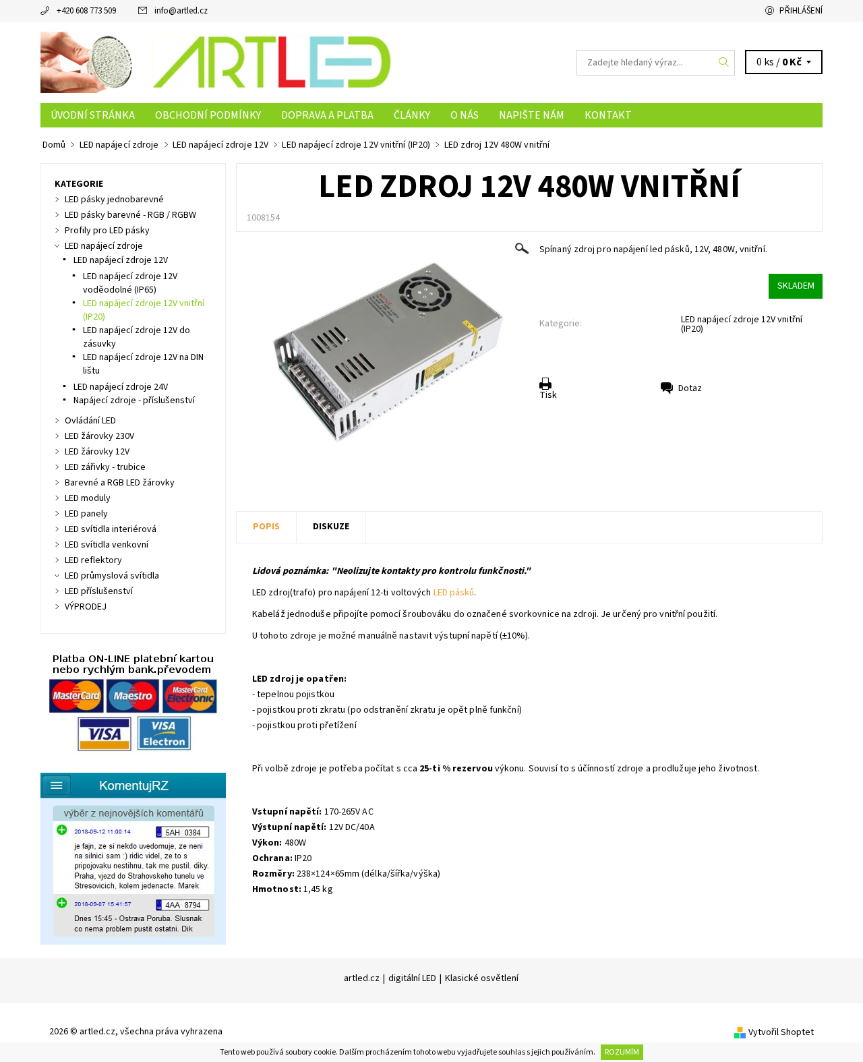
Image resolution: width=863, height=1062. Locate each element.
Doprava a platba (327, 115)
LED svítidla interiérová (110, 529)
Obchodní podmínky (208, 115)
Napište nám (531, 115)
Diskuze (331, 526)
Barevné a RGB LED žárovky (120, 483)
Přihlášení (801, 11)
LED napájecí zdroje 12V (120, 260)
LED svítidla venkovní (106, 545)
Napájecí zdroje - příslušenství (134, 400)
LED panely (86, 514)
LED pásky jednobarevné (114, 199)
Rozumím (622, 1052)
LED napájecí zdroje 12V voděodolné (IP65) (130, 283)
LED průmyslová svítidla (112, 576)
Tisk (548, 395)
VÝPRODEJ (86, 607)
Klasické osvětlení (481, 978)
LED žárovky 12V (97, 452)
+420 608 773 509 (86, 11)
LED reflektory (93, 560)
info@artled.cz (181, 11)
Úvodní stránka (93, 115)
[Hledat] (724, 63)
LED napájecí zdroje (104, 246)
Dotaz (690, 388)
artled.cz (362, 978)
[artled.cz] (215, 62)
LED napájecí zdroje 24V (120, 387)
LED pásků (454, 592)
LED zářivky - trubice (105, 467)
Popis (266, 526)
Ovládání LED (90, 420)
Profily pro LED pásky (107, 230)
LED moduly (88, 498)
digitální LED (412, 978)
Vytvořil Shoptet (781, 1032)
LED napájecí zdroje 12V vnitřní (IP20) (741, 324)
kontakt (608, 115)
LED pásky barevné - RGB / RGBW (130, 215)
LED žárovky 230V (99, 436)
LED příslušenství (99, 591)
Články (412, 115)
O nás (464, 115)
